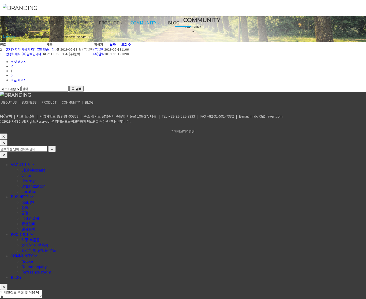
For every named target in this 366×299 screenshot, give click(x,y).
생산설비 (28, 223)
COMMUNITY (143, 22)
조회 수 (126, 44)
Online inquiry (35, 36)
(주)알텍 (98, 49)
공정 (24, 213)
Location (29, 191)
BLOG (173, 22)
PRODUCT (109, 22)
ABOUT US (44, 22)
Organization (33, 186)
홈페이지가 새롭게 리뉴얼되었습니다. (30, 49)
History (28, 180)
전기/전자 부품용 (34, 245)
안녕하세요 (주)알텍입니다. (24, 54)
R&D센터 (28, 202)
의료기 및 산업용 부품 (38, 250)
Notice (9, 36)
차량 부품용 (30, 239)
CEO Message (33, 170)
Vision (26, 175)
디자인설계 (30, 218)
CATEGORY (193, 26)
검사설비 (28, 229)
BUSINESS (76, 22)
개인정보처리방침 (183, 131)
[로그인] (5, 23)
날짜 (113, 44)
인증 (24, 207)
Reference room (71, 36)
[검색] (14, 23)
